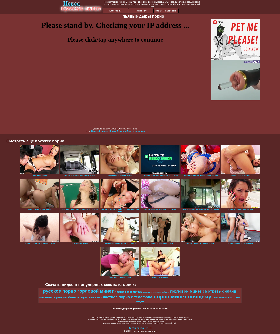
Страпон (121, 131)
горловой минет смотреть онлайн (203, 291)
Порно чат (140, 10)
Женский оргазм (99, 131)
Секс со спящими (135, 131)
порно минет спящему (182, 297)
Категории (115, 10)
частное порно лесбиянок (59, 297)
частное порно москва (128, 291)
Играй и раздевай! (166, 10)
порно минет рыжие (91, 297)
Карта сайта (136, 328)
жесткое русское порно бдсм (156, 292)
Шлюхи (112, 131)
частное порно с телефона (127, 297)
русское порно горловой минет (78, 291)
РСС (149, 328)
